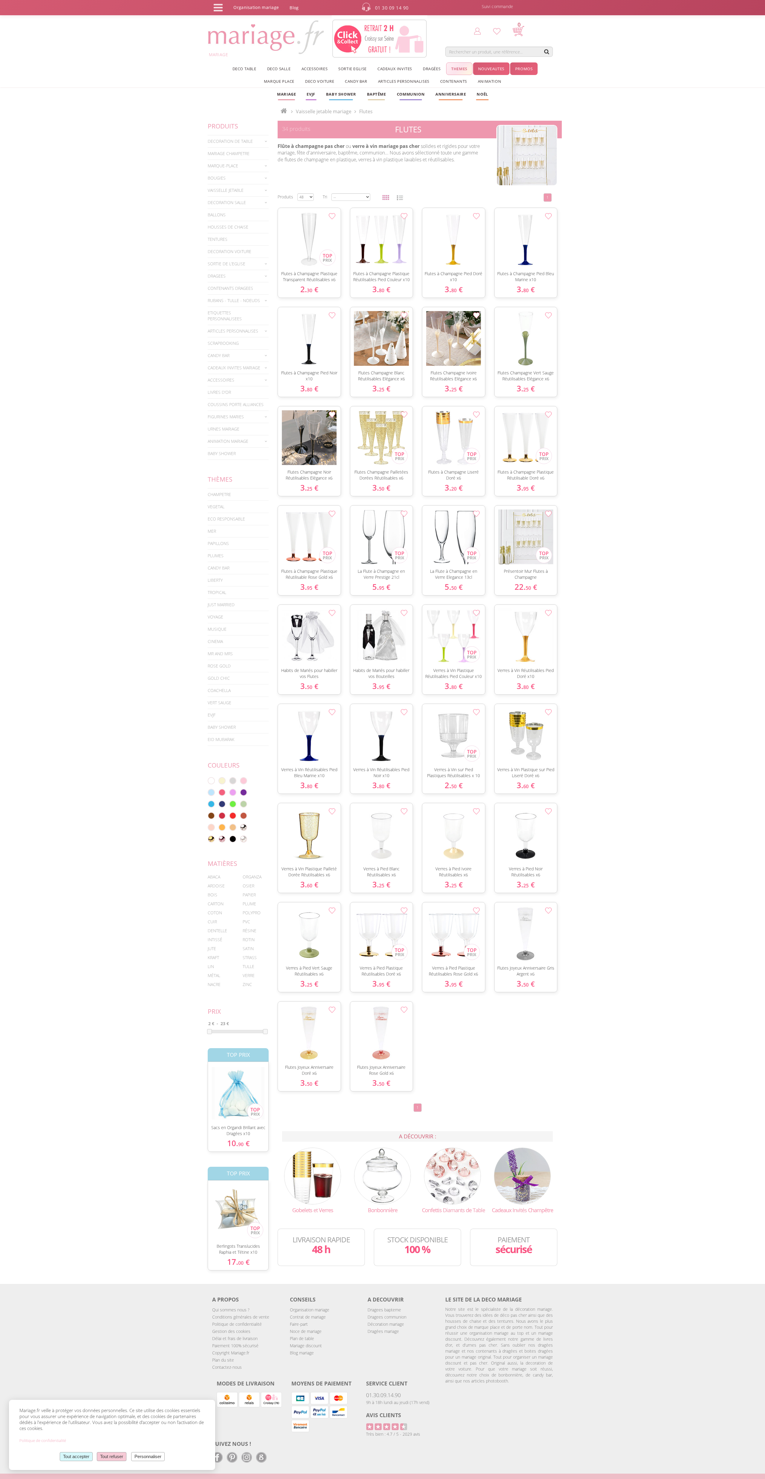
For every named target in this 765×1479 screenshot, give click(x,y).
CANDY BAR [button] (356, 81)
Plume (249, 904)
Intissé (215, 939)
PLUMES (216, 555)
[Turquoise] (211, 804)
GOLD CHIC (219, 678)
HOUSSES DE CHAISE (228, 227)
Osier (248, 886)
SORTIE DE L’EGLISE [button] (226, 264)
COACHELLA (219, 690)
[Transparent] (244, 839)
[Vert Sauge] (244, 804)
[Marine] (222, 804)
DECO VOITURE (319, 81)
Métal (214, 975)
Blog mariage (302, 1353)
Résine (249, 930)
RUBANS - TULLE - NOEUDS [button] (234, 300)
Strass (250, 957)
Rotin (249, 939)
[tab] (238, 141)
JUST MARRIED (221, 604)
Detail (203, 1088)
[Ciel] (211, 792)
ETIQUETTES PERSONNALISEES (225, 315)
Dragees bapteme (384, 1310)
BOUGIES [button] (217, 178)
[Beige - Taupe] (233, 827)
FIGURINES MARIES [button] (226, 416)
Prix (214, 1011)
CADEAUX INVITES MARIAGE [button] (234, 367)
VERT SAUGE (219, 702)
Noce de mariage (306, 1331)
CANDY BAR (219, 568)
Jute (212, 948)
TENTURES (217, 239)
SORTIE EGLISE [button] (352, 68)
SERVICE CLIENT (386, 1383)
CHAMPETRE (219, 494)
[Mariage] (284, 111)
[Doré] (211, 839)
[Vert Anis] (233, 804)
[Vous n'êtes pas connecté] (477, 31)
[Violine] (244, 792)
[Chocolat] (211, 816)
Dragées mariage (383, 1331)
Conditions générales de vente (240, 1317)
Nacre (214, 984)
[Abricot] (222, 827)
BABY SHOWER (222, 453)
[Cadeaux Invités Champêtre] (522, 1175)
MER (212, 531)
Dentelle (217, 930)
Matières (222, 863)
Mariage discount (306, 1345)
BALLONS (217, 215)
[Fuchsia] (222, 792)
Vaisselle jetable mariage (323, 111)
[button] (376, 94)
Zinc (247, 984)
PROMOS (524, 68)
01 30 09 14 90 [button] (392, 8)
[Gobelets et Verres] (312, 1175)
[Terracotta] (244, 816)
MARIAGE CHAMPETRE (229, 153)
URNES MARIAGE (223, 429)
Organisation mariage (309, 1310)
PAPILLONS (218, 543)
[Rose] (244, 781)
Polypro (252, 912)
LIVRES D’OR (219, 392)
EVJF (211, 715)
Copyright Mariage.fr (230, 1353)
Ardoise (216, 886)
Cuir (212, 921)
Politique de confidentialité (237, 1324)
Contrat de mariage (308, 1317)
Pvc (246, 921)
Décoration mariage (386, 1324)
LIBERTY (215, 580)
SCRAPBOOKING (223, 343)
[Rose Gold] (222, 839)
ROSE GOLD (219, 666)
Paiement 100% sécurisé (235, 1345)
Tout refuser (111, 1456)
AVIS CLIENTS (383, 1415)
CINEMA (215, 641)
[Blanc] (211, 781)
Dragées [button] (431, 68)
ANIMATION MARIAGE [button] (228, 441)
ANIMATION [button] (489, 81)
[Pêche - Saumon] (211, 827)
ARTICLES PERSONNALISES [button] (403, 81)
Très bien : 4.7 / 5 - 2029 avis (393, 1434)
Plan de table (302, 1338)
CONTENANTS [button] (453, 81)
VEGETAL (216, 506)
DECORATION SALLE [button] (227, 202)
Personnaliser (147, 1456)
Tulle (248, 966)
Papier (249, 895)
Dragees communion (387, 1317)
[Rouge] (233, 816)
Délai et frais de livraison (235, 1338)
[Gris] (233, 781)
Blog (294, 7)
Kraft (213, 957)
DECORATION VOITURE (229, 251)
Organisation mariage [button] (256, 7)
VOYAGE (215, 617)
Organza (252, 877)
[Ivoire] (222, 781)
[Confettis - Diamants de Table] (452, 1175)
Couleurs (224, 765)
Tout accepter (76, 1456)
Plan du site (223, 1360)
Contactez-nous (227, 1367)
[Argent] (244, 827)
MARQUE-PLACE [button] (223, 166)
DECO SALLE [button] (279, 68)
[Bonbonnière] (382, 1175)
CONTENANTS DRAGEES (230, 288)
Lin (211, 966)
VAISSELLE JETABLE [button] (226, 190)
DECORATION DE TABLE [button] (230, 141)
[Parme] (233, 792)
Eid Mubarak (221, 739)
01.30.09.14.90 (383, 1395)
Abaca (214, 877)
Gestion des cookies (231, 1331)
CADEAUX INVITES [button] (394, 68)
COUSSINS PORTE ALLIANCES (236, 404)
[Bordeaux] (222, 816)
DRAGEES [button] (217, 276)
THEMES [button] (459, 68)
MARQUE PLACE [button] (279, 81)
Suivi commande (497, 6)
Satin (248, 948)
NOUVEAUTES (491, 68)
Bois (212, 895)
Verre (249, 975)
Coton (215, 912)
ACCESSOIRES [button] (315, 68)
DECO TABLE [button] (244, 68)
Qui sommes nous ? (231, 1310)
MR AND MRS (220, 653)
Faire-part (299, 1324)
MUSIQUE (217, 629)
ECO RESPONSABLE (226, 519)
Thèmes (220, 479)
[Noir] (233, 839)
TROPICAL (217, 592)
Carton (216, 904)
